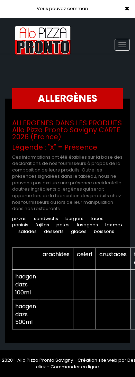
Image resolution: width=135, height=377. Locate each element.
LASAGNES (87, 224)
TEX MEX (114, 224)
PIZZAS (19, 218)
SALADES (27, 231)
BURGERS (74, 218)
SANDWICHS (46, 218)
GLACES (79, 231)
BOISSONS (104, 231)
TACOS (97, 218)
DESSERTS (54, 231)
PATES (63, 224)
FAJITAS (42, 224)
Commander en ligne (75, 366)
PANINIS (20, 224)
